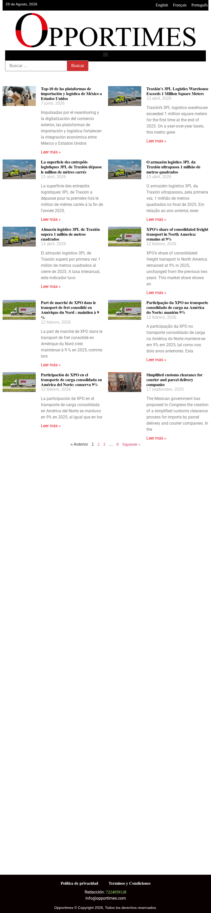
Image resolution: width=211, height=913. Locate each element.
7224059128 (116, 892)
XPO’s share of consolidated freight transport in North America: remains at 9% (177, 234)
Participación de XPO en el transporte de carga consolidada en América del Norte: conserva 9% (71, 379)
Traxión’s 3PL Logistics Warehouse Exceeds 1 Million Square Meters (177, 91)
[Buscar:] (36, 65)
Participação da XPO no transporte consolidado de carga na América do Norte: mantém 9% (177, 307)
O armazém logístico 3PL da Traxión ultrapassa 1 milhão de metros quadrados (173, 167)
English (162, 5)
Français (180, 5)
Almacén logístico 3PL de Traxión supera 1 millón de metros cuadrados (70, 234)
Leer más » (51, 152)
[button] (105, 54)
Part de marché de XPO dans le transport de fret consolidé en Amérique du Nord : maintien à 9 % (70, 309)
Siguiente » (131, 444)
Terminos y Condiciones (130, 883)
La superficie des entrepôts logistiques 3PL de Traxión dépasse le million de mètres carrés (71, 167)
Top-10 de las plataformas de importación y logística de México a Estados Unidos (71, 93)
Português (199, 5)
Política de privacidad (79, 883)
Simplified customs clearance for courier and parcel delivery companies (174, 379)
